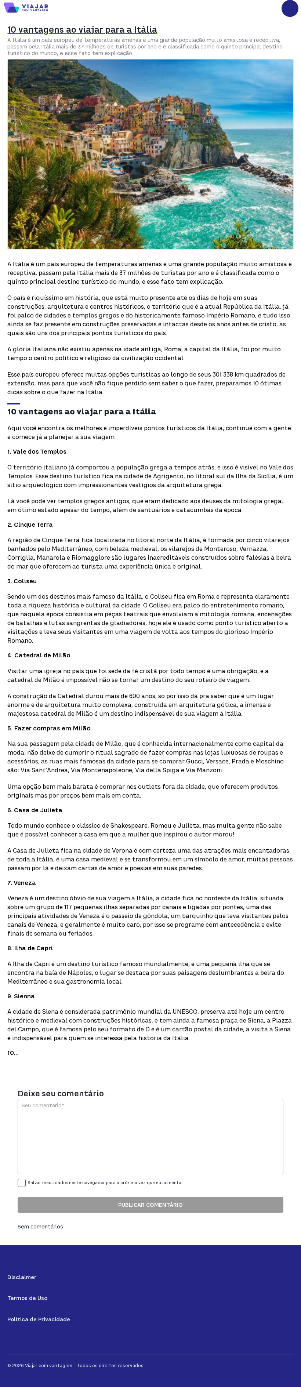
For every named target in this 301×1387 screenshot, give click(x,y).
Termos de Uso (27, 1298)
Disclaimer (21, 1277)
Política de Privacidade (38, 1319)
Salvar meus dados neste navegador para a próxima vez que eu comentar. (106, 1182)
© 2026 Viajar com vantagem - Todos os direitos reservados (75, 1365)
